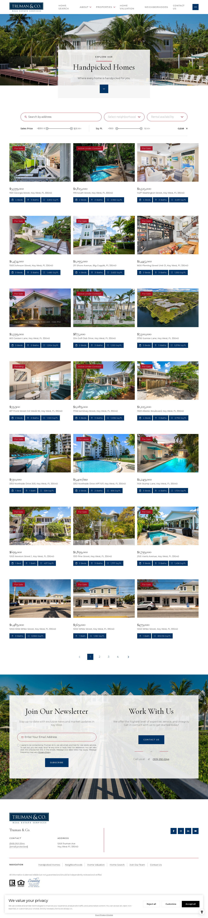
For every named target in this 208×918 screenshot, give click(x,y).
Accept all (191, 904)
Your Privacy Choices (104, 915)
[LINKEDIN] (188, 831)
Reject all (151, 904)
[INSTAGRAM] (181, 831)
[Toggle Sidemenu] (195, 7)
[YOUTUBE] (195, 831)
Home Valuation (127, 7)
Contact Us (178, 7)
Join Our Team (137, 864)
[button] (151, 739)
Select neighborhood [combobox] (122, 116)
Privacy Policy (44, 752)
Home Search (63, 7)
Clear (181, 128)
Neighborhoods (156, 7)
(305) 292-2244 (161, 759)
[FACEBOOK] (174, 831)
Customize (171, 904)
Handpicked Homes (49, 864)
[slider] (47, 128)
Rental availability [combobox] (162, 116)
